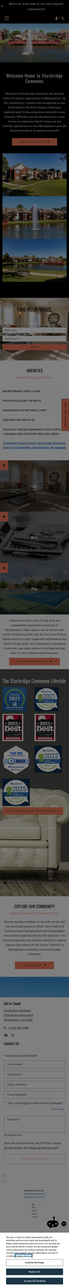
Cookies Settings (34, 1262)
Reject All (34, 1271)
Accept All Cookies (34, 1280)
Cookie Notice (24, 1256)
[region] (34, 1260)
